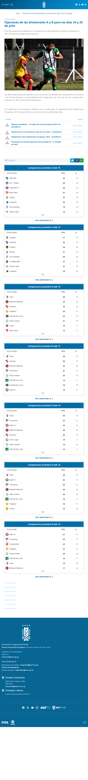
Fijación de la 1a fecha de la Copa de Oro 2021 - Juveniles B (36, 132)
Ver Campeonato (43, 220)
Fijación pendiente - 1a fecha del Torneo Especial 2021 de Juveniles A (35, 125)
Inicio (18, 13)
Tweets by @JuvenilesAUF (10, 583)
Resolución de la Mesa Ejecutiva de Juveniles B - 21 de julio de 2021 (36, 143)
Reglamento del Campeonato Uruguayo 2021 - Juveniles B (36, 137)
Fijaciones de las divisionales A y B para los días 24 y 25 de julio (47, 13)
